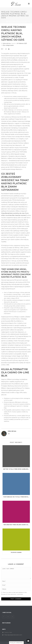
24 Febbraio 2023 (22, 43)
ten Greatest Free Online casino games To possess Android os (16, 524)
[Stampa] (9, 49)
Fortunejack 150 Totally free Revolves (16, 496)
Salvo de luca (7, 43)
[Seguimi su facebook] (3, 616)
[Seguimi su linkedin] (8, 616)
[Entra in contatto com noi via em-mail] (8, 434)
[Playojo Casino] (16, 540)
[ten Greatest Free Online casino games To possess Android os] (16, 512)
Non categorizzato (8, 45)
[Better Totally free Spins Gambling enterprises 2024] (16, 456)
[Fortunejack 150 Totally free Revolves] (16, 484)
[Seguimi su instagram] (12, 616)
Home (3, 21)
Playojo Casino (16, 552)
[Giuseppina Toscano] (16, 3)
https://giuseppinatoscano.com (13, 635)
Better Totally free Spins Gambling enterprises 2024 (16, 469)
